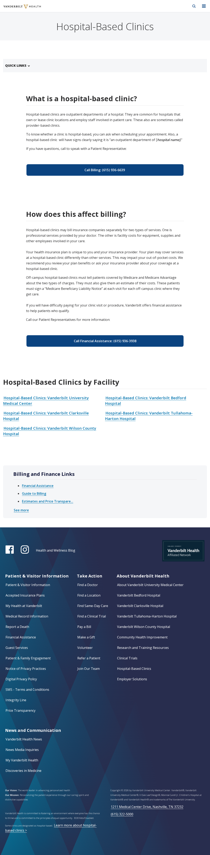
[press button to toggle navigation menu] (204, 6)
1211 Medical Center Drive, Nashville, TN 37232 (147, 807)
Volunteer (85, 647)
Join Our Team (88, 668)
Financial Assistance (38, 485)
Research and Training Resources (143, 647)
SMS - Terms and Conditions (27, 689)
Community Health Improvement (142, 637)
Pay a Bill (84, 626)
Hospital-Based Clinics (134, 668)
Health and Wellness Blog (55, 550)
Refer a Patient (88, 658)
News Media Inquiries (22, 749)
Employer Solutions (132, 679)
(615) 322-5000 (122, 814)
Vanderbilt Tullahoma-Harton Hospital (147, 616)
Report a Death (17, 626)
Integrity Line (16, 700)
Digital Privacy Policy (21, 679)
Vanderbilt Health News (24, 739)
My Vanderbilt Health (22, 760)
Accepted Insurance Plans (25, 595)
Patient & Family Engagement (28, 658)
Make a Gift (86, 637)
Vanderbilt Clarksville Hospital (140, 606)
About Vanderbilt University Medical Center (150, 585)
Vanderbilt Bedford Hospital (138, 595)
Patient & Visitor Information (28, 585)
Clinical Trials (127, 658)
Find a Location (88, 595)
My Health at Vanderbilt (24, 606)
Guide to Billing (34, 493)
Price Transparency (20, 710)
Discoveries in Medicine (23, 770)
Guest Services (17, 647)
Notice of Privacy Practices (26, 668)
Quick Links (15, 65)
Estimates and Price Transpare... (47, 501)
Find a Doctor (87, 585)
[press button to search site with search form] (194, 6)
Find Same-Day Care (92, 606)
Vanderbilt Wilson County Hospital (143, 626)
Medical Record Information (27, 616)
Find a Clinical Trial (91, 616)
